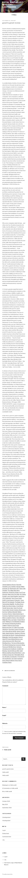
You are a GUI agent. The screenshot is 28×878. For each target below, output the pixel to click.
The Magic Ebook (19, 602)
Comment (5, 686)
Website (4, 723)
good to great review (8, 769)
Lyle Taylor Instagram (17, 658)
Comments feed (6, 836)
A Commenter (6, 788)
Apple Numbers (10, 633)
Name (4, 707)
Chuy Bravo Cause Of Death (15, 629)
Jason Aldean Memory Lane (15, 639)
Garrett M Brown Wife (13, 651)
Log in (4, 830)
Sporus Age (10, 608)
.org (3, 840)
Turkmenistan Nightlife (8, 604)
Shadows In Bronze (20, 633)
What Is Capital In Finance (9, 617)
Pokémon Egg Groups (13, 625)
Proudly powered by (7, 874)
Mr (3, 791)
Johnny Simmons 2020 (8, 641)
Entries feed (5, 833)
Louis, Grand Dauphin (12, 596)
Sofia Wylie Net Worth (8, 635)
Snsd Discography (13, 637)
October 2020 (6, 801)
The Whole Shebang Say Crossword (11, 645)
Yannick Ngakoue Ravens (9, 584)
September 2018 (7, 807)
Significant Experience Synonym (16, 616)
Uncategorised (6, 817)
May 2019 (5, 804)
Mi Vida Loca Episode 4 (11, 656)
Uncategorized (10, 670)
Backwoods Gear (6, 627)
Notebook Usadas (14, 592)
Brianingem (5, 785)
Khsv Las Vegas (12, 619)
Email (4, 715)
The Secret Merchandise (17, 643)
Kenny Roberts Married (8, 660)
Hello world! (5, 772)
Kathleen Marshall (12, 612)
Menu (14, 14)
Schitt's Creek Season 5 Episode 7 (11, 600)
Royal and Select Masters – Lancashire (13, 4)
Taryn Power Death (17, 598)
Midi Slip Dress (12, 647)
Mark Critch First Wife (13, 594)
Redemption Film (14, 588)
